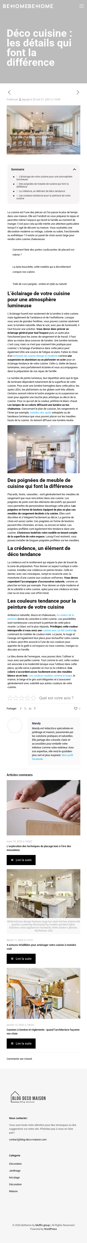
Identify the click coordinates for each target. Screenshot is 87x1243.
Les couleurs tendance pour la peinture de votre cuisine (43, 197)
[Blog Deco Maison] (28, 6)
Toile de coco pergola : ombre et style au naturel (40, 283)
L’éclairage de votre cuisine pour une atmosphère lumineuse (44, 178)
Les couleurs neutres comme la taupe (50, 675)
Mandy (26, 99)
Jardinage (14, 1170)
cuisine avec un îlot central (57, 630)
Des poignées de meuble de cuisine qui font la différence (42, 185)
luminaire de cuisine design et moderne (35, 355)
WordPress (50, 1228)
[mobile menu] (81, 6)
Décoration (15, 1163)
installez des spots (40, 412)
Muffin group (42, 1225)
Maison (13, 1191)
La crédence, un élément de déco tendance (42, 191)
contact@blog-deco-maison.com (28, 1139)
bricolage (14, 1177)
